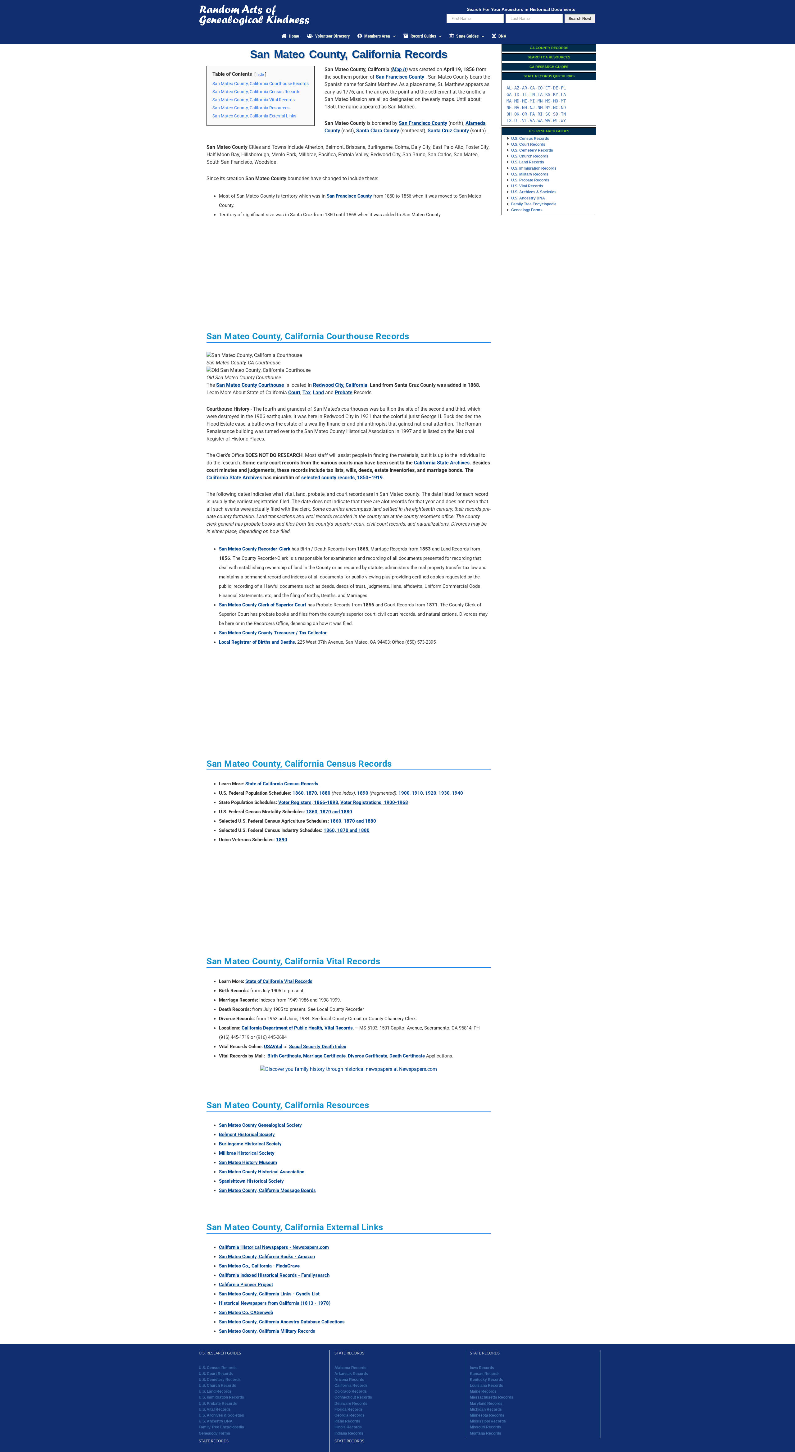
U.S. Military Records (529, 174)
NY (547, 107)
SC (547, 114)
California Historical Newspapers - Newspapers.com (274, 1247)
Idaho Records (347, 1421)
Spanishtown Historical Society (251, 1181)
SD (555, 114)
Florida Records (348, 1409)
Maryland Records (486, 1403)
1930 (444, 793)
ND (563, 107)
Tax (306, 392)
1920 (430, 793)
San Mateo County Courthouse (250, 385)
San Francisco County (400, 77)
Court (294, 392)
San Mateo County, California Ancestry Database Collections (282, 1322)
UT (516, 120)
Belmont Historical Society (247, 1134)
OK (516, 114)
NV (516, 107)
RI (540, 114)
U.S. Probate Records (530, 180)
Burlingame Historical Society (250, 1144)
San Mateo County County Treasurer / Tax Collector (273, 633)
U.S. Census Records (530, 138)
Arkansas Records (351, 1374)
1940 (457, 793)
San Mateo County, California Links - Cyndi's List (269, 1294)
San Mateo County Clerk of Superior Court (262, 605)
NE (509, 107)
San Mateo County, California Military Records (267, 1331)
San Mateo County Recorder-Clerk (254, 549)
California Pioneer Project (246, 1284)
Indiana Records (348, 1433)
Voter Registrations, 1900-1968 (374, 802)
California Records (351, 1385)
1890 (362, 793)
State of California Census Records (281, 784)
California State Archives (442, 463)
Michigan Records (486, 1409)
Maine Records (483, 1391)
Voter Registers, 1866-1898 (308, 802)
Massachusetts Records (491, 1397)
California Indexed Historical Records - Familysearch (274, 1275)
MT (563, 100)
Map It (399, 69)
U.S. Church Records (529, 156)
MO (555, 100)
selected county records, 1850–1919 (342, 478)
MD (516, 100)
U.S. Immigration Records (533, 168)
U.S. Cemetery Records (532, 150)
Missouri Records (485, 1427)
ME (524, 100)
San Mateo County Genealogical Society (260, 1125)
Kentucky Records (486, 1379)
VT (524, 120)
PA (532, 114)
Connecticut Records (353, 1397)
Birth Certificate (284, 1056)
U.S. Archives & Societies (533, 192)
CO (540, 87)
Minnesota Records (487, 1415)
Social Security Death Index (317, 1046)
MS (547, 100)
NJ (532, 107)
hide (260, 74)
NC (555, 107)
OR (524, 114)
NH (524, 107)
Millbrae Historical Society (247, 1153)
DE (555, 87)
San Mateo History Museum (248, 1162)
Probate (343, 392)
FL (563, 87)
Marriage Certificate (324, 1056)
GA (509, 94)
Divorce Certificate (367, 1056)
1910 (417, 793)
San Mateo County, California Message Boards (267, 1190)
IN (532, 94)
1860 (298, 793)
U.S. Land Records (527, 162)
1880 (324, 793)
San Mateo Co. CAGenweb (246, 1312)
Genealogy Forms (527, 210)
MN (540, 100)
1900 (404, 793)
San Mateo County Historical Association (261, 1172)
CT (547, 87)
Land (318, 392)
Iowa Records (482, 1368)
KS (547, 94)
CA (532, 87)
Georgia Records (349, 1415)
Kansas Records (485, 1374)
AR (524, 87)
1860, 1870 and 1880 (329, 812)
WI (555, 120)
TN (563, 114)
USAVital (273, 1046)
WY (563, 120)
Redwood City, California (340, 385)
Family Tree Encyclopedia (533, 204)
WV (547, 120)
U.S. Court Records (528, 144)
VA (532, 120)
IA (540, 94)
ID (516, 94)
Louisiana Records (486, 1385)
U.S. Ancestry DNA (528, 198)
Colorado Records (350, 1391)
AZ (516, 87)
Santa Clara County (377, 131)
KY (555, 94)
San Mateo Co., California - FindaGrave (259, 1266)
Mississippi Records (488, 1421)
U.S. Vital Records (527, 186)
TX (509, 120)
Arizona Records (349, 1379)
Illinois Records (348, 1427)
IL (524, 94)
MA (509, 100)
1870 (311, 793)
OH (509, 114)
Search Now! (580, 18)
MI (532, 100)
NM (540, 107)
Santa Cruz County (448, 131)
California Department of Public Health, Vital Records (297, 1028)
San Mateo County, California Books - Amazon (267, 1256)
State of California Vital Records (278, 981)
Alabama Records (350, 1368)
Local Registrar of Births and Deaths (257, 642)
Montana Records (485, 1433)
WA (540, 120)
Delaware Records (350, 1403)
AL (509, 87)
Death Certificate (407, 1056)
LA (563, 94)
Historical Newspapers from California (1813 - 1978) (274, 1303)
